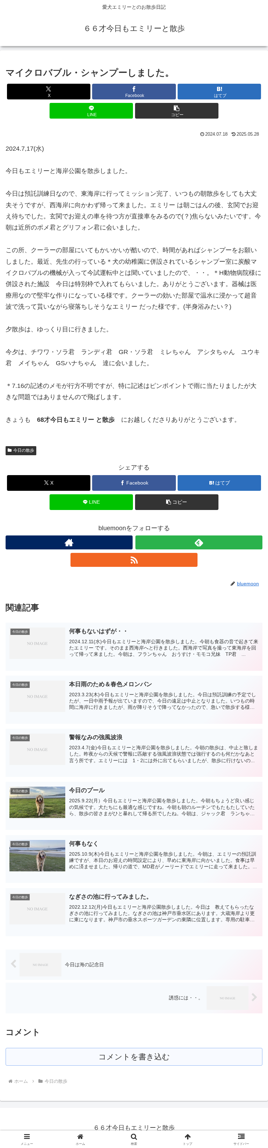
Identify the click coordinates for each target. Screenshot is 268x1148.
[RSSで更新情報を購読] (134, 560)
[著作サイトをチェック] (69, 542)
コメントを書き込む (134, 1056)
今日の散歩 (23, 450)
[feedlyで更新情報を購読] (198, 542)
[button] (176, 111)
